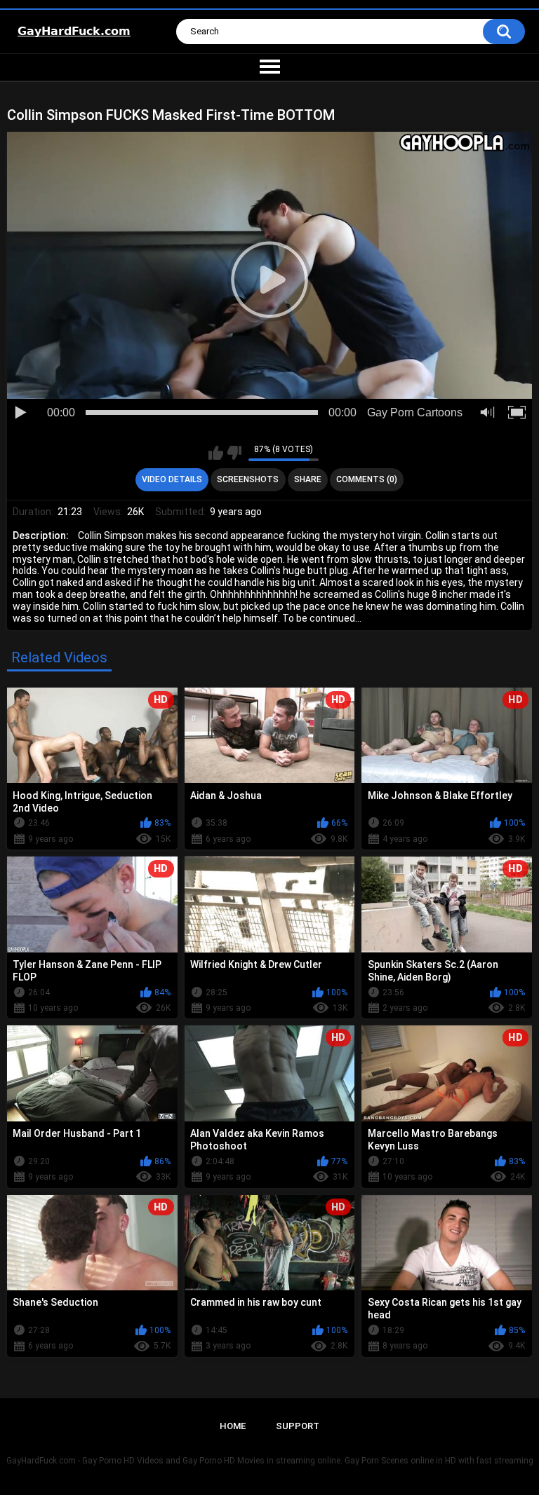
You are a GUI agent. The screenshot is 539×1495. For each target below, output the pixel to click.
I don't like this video (234, 453)
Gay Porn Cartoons (415, 412)
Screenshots (248, 479)
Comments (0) (366, 479)
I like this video (215, 453)
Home (233, 1426)
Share (307, 479)
